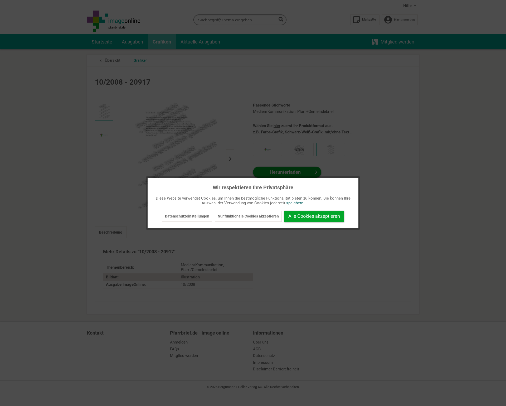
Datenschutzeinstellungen (187, 216)
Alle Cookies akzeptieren (314, 216)
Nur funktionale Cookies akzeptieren (248, 216)
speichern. (295, 203)
